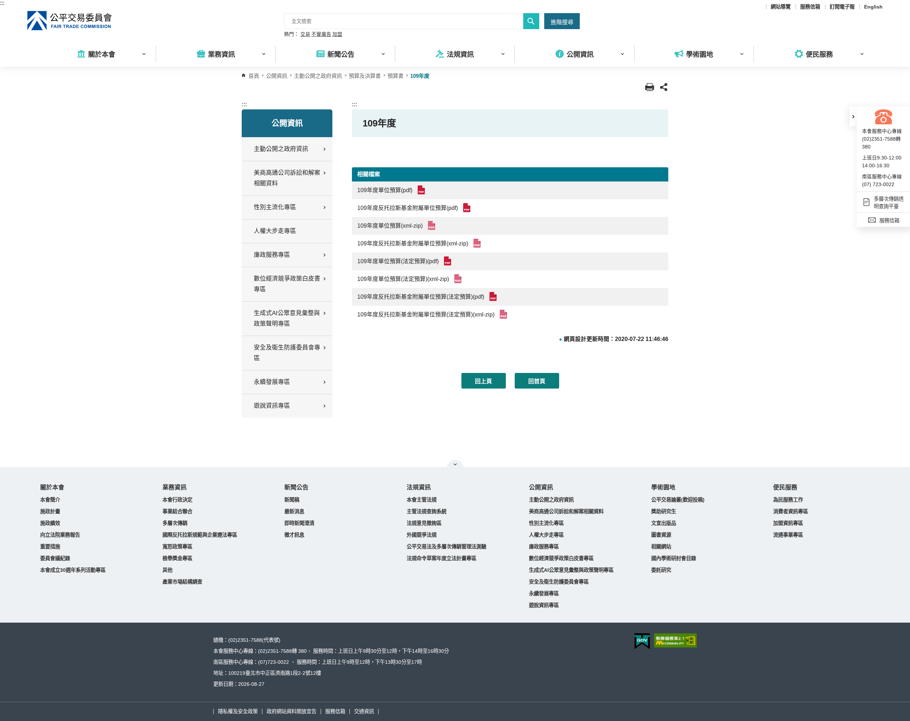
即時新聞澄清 (299, 523)
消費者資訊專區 (790, 511)
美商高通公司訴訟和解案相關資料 (566, 511)
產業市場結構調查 (182, 582)
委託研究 (661, 570)
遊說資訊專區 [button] (272, 405)
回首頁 (536, 381)
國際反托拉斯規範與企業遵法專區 (199, 535)
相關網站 (661, 546)
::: (2, 3)
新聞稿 (291, 500)
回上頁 (483, 381)
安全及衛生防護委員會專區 (559, 582)
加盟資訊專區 (788, 523)
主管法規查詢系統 (426, 511)
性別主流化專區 (546, 523)
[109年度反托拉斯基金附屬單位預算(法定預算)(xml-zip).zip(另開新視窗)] (504, 314)
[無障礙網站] (675, 640)
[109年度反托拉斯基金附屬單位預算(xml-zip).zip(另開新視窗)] (478, 243)
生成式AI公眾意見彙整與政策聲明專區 (571, 570)
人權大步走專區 (275, 231)
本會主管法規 (422, 500)
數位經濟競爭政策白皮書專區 (561, 558)
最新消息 (294, 511)
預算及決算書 (365, 76)
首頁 (253, 76)
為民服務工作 (788, 500)
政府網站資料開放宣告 (291, 711)
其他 (167, 570)
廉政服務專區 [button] (272, 254)
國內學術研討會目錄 (673, 558)
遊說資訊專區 (544, 605)
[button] (853, 116)
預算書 (395, 76)
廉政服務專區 (544, 546)
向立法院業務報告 (60, 535)
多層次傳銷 (174, 523)
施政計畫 (50, 511)
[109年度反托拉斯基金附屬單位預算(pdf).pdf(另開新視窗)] (468, 207)
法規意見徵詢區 (424, 523)
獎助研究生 (663, 511)
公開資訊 (541, 487)
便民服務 (785, 487)
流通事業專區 (788, 535)
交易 (305, 34)
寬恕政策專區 (177, 546)
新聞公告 (296, 487)
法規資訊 (419, 487)
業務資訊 (174, 487)
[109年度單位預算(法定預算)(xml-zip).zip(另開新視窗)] (459, 278)
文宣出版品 (663, 523)
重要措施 (50, 546)
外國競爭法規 (422, 535)
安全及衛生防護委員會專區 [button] (287, 353)
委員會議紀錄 (55, 558)
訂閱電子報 (842, 6)
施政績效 (50, 523)
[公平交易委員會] (70, 20)
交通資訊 (364, 711)
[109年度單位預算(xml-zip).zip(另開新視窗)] (433, 225)
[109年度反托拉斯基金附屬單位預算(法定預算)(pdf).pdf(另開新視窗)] (494, 296)
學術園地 (663, 487)
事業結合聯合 (177, 511)
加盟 (337, 34)
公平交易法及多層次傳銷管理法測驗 (446, 546)
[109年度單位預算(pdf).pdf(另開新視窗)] (422, 190)
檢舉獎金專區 (177, 558)
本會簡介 (50, 500)
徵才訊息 (294, 535)
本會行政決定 (177, 500)
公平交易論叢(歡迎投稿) (678, 500)
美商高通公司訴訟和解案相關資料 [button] (287, 178)
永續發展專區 (544, 593)
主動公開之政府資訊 (318, 76)
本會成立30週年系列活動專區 (73, 570)
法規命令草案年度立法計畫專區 (441, 558)
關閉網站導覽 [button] (455, 464)
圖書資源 (661, 535)
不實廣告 (321, 34)
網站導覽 (781, 6)
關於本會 (52, 487)
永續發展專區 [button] (272, 382)
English (873, 6)
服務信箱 (810, 6)
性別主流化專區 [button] (275, 207)
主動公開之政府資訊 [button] (281, 149)
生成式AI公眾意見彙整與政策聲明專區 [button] (287, 318)
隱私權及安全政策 (238, 711)
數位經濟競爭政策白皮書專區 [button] (287, 284)
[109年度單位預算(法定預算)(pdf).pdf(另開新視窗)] (449, 261)
